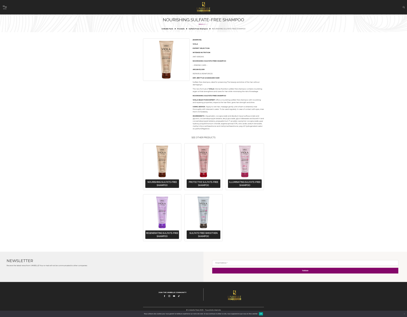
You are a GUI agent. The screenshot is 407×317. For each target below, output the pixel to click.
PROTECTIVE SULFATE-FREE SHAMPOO (203, 183)
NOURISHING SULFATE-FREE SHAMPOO (162, 183)
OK (261, 314)
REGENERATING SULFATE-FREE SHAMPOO (162, 235)
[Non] (404, 314)
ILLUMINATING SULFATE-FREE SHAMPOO (245, 183)
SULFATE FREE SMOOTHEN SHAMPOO (204, 235)
